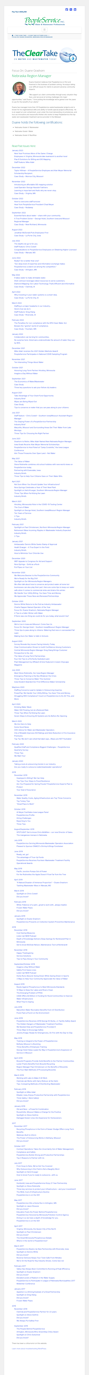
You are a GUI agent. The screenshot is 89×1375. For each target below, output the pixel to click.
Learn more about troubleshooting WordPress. (29, 1349)
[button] (44, 29)
